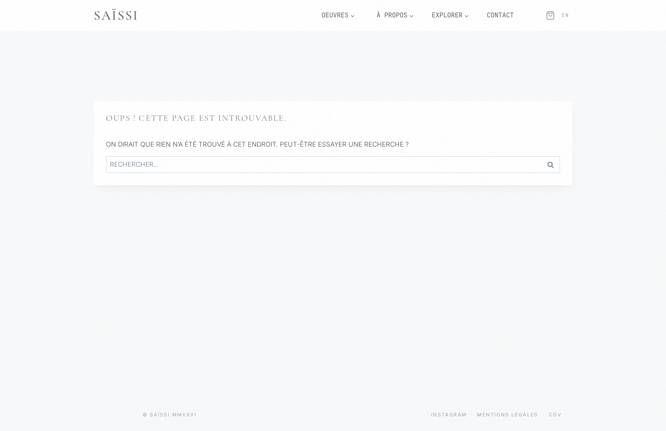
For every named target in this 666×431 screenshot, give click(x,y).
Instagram (450, 414)
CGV (555, 414)
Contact (500, 15)
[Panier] (550, 15)
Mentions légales (508, 414)
